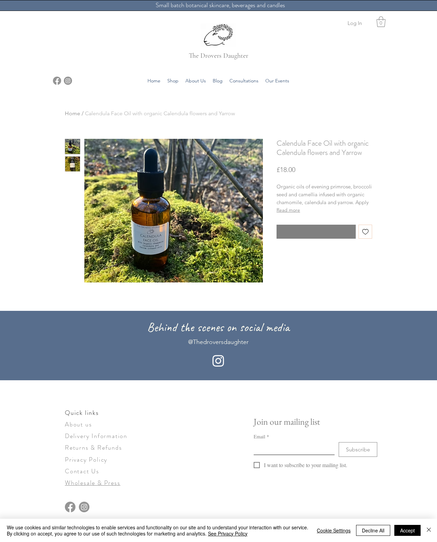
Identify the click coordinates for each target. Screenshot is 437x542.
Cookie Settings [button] (334, 530)
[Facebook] (57, 81)
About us (78, 424)
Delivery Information (96, 436)
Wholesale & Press (93, 482)
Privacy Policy (86, 459)
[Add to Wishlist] (365, 232)
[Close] (429, 530)
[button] (381, 21)
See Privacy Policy (228, 533)
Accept (407, 530)
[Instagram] (68, 81)
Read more (288, 210)
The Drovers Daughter (218, 56)
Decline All (373, 530)
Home (72, 113)
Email (261, 436)
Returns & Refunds (93, 447)
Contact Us (82, 471)
